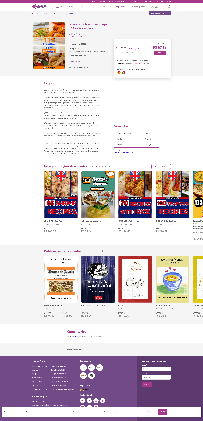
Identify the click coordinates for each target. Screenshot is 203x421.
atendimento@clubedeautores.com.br (126, 152)
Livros (40, 14)
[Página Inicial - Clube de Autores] (39, 7)
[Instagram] (96, 400)
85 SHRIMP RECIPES (53, 221)
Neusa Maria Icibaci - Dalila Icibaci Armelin (170, 309)
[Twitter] (82, 400)
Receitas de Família (53, 305)
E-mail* (144, 373)
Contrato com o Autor (40, 389)
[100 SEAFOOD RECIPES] (172, 194)
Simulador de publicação (62, 389)
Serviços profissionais (58, 374)
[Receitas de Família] (61, 279)
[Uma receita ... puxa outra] (98, 279)
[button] (92, 166)
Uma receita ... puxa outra (93, 305)
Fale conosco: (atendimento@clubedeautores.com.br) (50, 405)
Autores (35, 370)
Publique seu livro (136, 1)
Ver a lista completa (161, 166)
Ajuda (169, 1)
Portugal (102, 1)
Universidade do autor (58, 378)
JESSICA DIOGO (77, 36)
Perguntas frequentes (39, 401)
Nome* (144, 365)
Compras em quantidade (138, 7)
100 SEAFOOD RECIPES (166, 221)
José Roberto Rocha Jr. (51, 309)
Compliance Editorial (58, 370)
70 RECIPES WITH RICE (128, 221)
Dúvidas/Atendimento (39, 366)
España (110, 1)
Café (120, 305)
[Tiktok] (102, 400)
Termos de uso (37, 385)
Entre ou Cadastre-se (155, 6)
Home (34, 14)
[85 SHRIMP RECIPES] (61, 194)
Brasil (94, 1)
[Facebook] (89, 400)
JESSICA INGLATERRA (51, 224)
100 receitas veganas (91, 221)
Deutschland (119, 1)
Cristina (83, 309)
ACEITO (162, 412)
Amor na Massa (163, 305)
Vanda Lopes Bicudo (125, 309)
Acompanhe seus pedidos (154, 1)
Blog (34, 374)
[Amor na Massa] (172, 279)
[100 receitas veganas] (98, 194)
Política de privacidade (58, 366)
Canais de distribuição (58, 385)
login (74, 336)
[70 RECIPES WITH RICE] (135, 194)
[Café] (135, 279)
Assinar (147, 384)
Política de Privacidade (149, 412)
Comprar (159, 53)
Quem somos (37, 378)
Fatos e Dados (37, 381)
